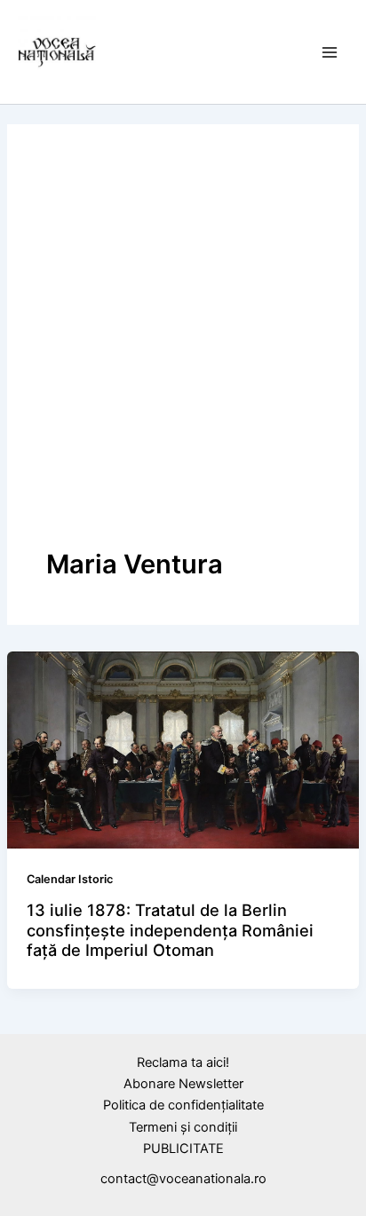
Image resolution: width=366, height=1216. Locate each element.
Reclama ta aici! (183, 1062)
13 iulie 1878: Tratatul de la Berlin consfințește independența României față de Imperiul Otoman (170, 929)
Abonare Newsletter (183, 1084)
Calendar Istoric (70, 879)
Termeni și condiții (183, 1127)
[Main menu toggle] (329, 52)
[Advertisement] (183, 355)
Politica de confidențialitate (183, 1105)
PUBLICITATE (183, 1149)
